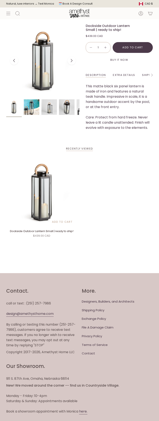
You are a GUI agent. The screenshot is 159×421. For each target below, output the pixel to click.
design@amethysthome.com (30, 313)
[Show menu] (8, 13)
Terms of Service (95, 345)
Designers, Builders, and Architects (108, 301)
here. (83, 411)
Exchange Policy (94, 318)
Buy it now (119, 60)
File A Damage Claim (97, 327)
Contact (88, 353)
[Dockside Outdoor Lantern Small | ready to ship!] (41, 192)
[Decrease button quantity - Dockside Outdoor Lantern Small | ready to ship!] (91, 47)
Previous (14, 60)
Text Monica (46, 3)
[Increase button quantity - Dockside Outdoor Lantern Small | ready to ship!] (106, 47)
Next (71, 60)
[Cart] (150, 13)
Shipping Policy (93, 310)
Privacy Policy (92, 336)
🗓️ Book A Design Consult (76, 4)
